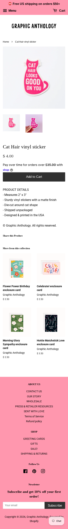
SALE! (34, 448)
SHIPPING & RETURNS (34, 453)
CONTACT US (34, 391)
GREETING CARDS (34, 438)
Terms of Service (34, 416)
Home (6, 41)
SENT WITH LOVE (34, 411)
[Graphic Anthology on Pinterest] (34, 471)
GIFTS (34, 443)
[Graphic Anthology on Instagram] (43, 471)
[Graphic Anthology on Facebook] (25, 471)
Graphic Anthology (37, 516)
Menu (12, 10)
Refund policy (34, 421)
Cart (61, 10)
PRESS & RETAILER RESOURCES (34, 406)
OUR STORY (34, 396)
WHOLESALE (34, 401)
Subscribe (55, 505)
